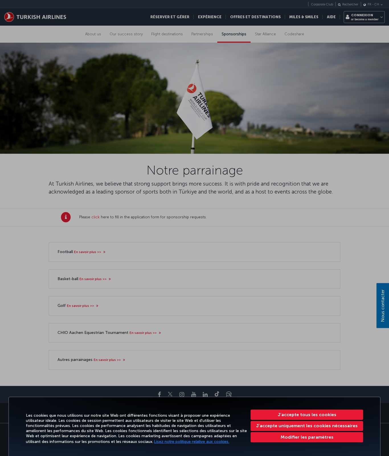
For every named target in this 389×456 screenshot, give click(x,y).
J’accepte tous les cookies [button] (307, 414)
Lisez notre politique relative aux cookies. (191, 441)
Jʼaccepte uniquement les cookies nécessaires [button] (307, 425)
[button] (307, 437)
